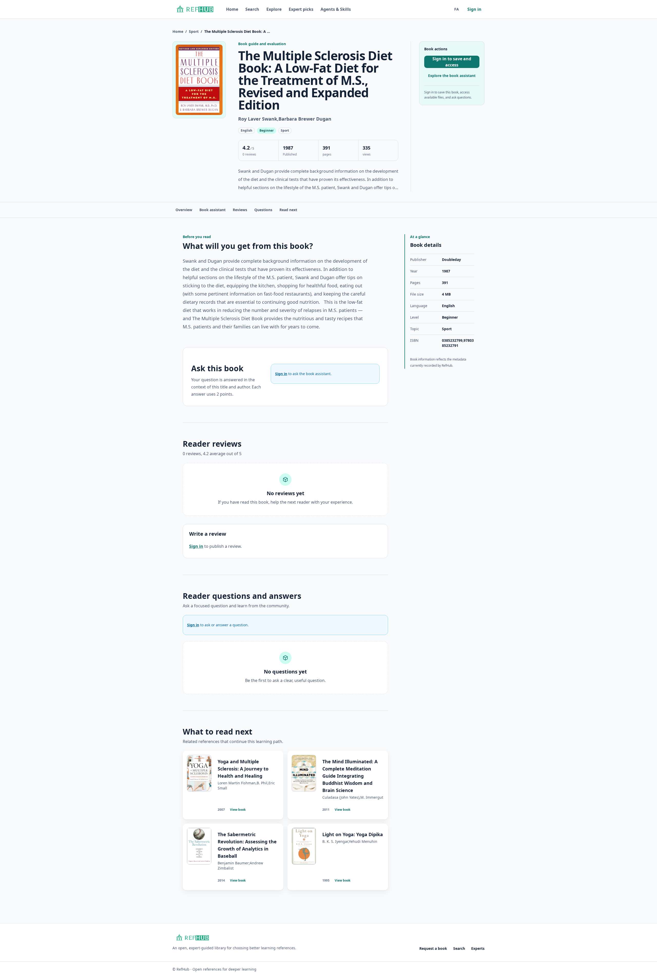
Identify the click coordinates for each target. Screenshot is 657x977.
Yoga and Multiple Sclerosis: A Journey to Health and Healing (243, 768)
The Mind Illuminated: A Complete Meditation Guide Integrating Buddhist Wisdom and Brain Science (350, 775)
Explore (274, 9)
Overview (184, 209)
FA (456, 9)
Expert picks (301, 9)
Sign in (474, 9)
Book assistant (212, 209)
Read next (288, 209)
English (448, 305)
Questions (263, 209)
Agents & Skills (336, 9)
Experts (478, 948)
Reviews (240, 209)
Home (232, 9)
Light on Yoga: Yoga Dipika (352, 834)
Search (252, 9)
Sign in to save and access (451, 62)
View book (238, 809)
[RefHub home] (194, 9)
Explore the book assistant (452, 75)
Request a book (433, 948)
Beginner (450, 317)
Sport (194, 31)
